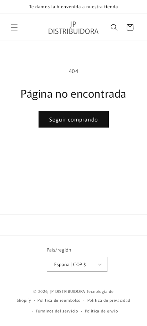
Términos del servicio (57, 311)
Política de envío (101, 311)
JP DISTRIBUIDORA (68, 291)
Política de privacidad (108, 300)
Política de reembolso (59, 300)
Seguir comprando (73, 119)
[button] (14, 27)
